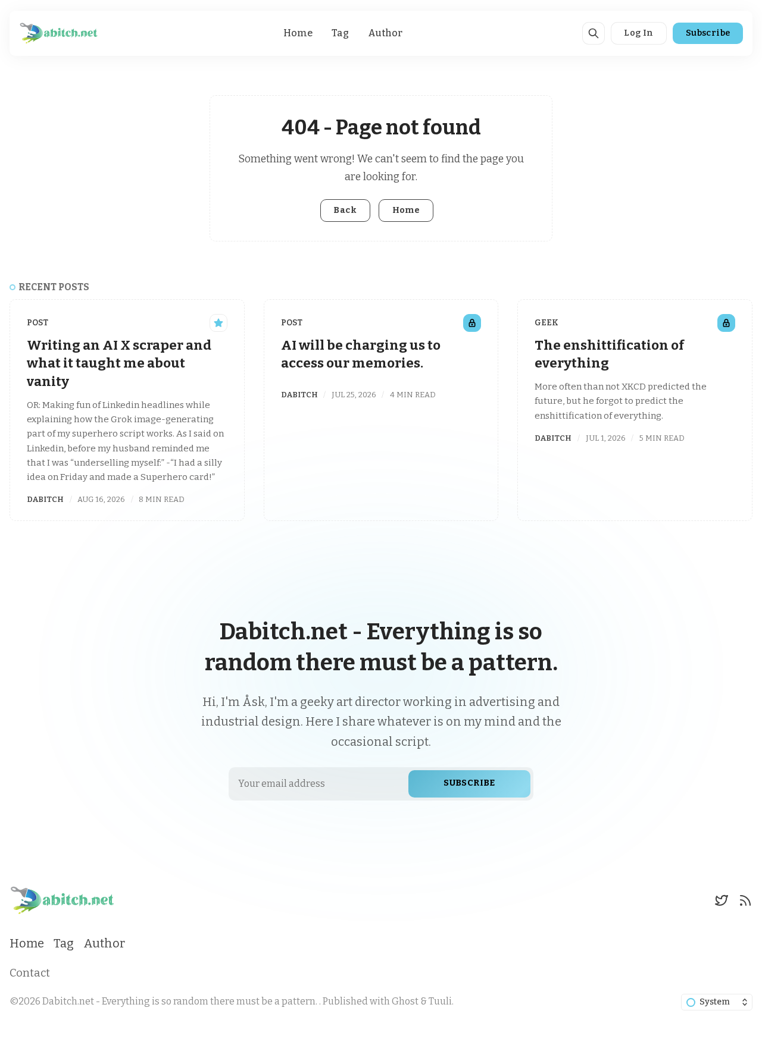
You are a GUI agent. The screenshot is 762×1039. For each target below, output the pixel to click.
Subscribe (708, 33)
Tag (340, 33)
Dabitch (45, 499)
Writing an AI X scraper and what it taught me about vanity (119, 363)
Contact (30, 973)
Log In (638, 33)
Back (345, 210)
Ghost (405, 1001)
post (37, 323)
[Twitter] (721, 900)
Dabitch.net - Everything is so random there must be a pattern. (180, 1001)
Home (298, 33)
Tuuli (440, 1001)
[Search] (593, 33)
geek (546, 323)
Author (385, 33)
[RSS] (745, 900)
